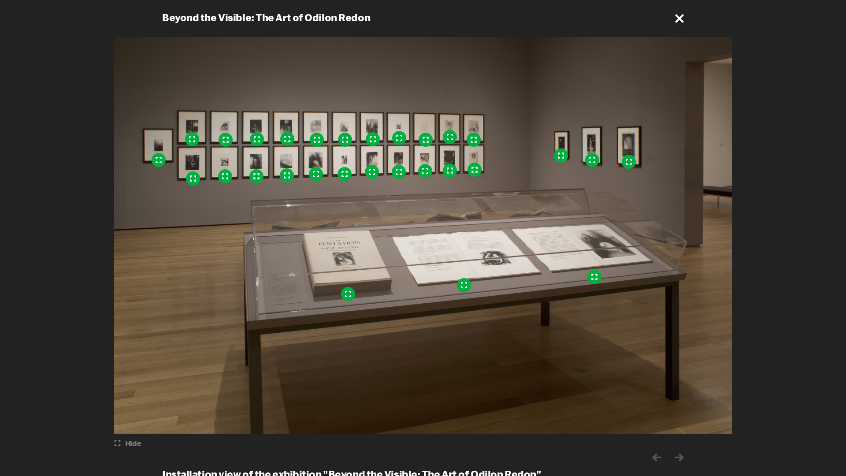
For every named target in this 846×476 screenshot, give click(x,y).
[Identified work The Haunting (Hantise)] (592, 160)
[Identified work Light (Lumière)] (628, 161)
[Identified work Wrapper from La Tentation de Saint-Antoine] (348, 294)
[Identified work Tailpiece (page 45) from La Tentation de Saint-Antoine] (464, 285)
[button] (679, 18)
